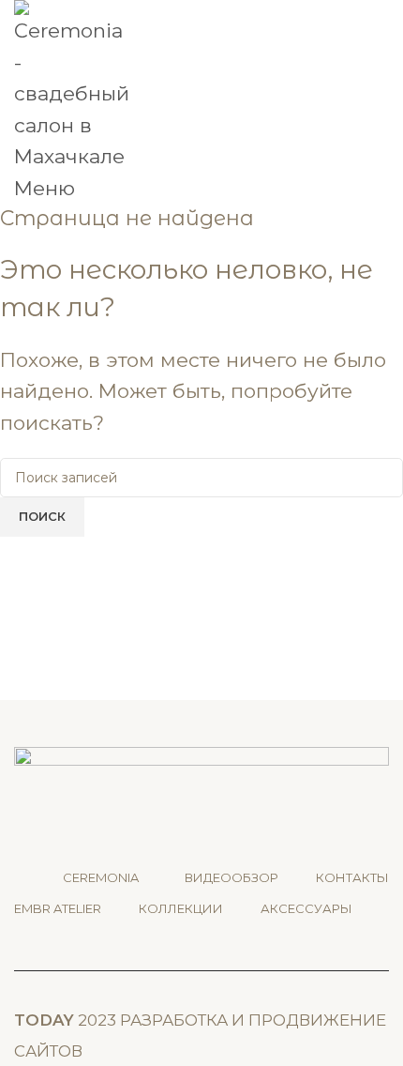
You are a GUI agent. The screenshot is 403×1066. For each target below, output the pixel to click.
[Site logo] (72, 85)
